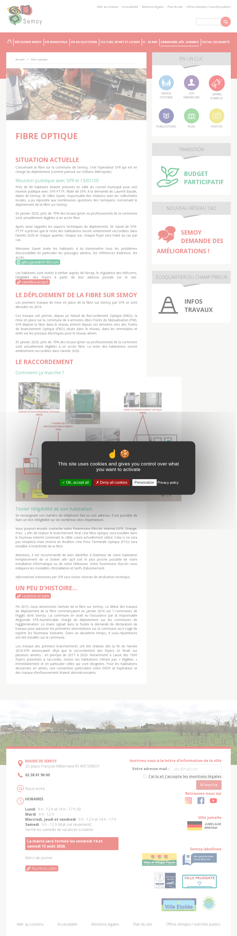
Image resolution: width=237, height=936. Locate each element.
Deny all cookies (113, 482)
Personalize (144, 482)
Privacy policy (168, 482)
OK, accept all (77, 482)
